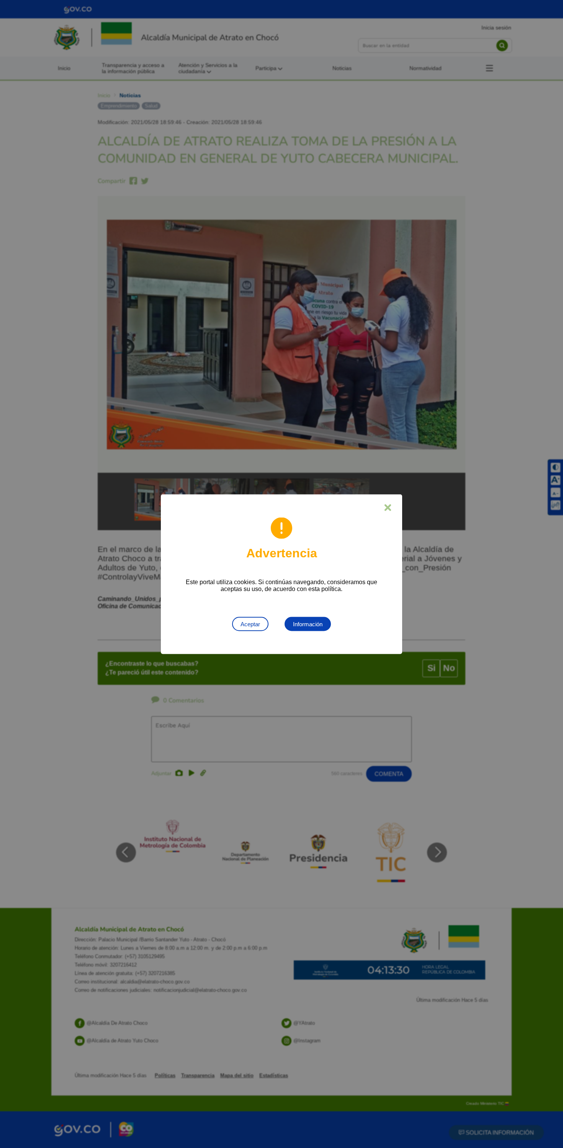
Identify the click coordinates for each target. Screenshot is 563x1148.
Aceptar (250, 624)
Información (307, 624)
